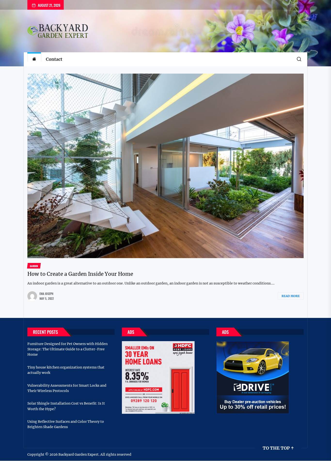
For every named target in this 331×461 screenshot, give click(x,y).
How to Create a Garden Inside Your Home (80, 274)
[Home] (34, 59)
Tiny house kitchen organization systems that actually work (65, 370)
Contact (54, 59)
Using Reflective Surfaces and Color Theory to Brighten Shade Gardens (65, 424)
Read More (291, 296)
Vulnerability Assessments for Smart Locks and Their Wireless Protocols (66, 388)
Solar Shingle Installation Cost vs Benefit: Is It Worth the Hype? (66, 406)
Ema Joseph (46, 294)
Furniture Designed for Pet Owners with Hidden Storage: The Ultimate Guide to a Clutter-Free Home (67, 349)
